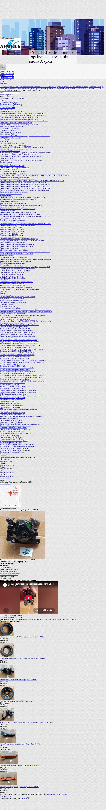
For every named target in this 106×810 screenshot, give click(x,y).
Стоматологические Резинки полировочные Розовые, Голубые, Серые (25, 184)
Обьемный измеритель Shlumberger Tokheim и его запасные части (23, 115)
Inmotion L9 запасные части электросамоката (16, 334)
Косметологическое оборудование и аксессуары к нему (19, 289)
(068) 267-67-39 (7, 73)
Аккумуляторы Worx (7, 401)
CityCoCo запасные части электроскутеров (15, 317)
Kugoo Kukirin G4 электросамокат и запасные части (18, 340)
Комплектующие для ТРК (9, 102)
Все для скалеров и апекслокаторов (12, 237)
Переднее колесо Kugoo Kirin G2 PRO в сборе (16, 701)
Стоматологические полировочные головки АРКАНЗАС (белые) (23, 182)
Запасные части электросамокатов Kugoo (14, 379)
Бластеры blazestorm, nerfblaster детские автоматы (17, 297)
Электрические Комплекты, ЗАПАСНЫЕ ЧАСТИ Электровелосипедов (25, 321)
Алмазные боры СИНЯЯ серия (11, 227)
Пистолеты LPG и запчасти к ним (12, 143)
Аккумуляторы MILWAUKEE (10, 403)
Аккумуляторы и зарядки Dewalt (11, 405)
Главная (3, 77)
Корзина (3, 75)
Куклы (2, 293)
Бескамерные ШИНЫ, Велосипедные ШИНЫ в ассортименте (22, 416)
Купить (2, 569)
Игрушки (3, 291)
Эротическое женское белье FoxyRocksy (14, 441)
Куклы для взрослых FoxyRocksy (11, 437)
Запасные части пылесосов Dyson (12, 452)
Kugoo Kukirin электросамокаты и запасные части (17, 336)
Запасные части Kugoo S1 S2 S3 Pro (12, 383)
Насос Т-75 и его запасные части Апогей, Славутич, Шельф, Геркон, (24, 121)
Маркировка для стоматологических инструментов (18, 199)
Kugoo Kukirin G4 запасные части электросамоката (18, 392)
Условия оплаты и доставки (10, 573)
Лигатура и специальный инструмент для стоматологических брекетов (25, 252)
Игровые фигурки (6, 295)
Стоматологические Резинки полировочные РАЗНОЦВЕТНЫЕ (22, 186)
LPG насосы (4, 139)
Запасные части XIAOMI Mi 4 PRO (12, 366)
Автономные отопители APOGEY (12, 166)
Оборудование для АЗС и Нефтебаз (12, 98)
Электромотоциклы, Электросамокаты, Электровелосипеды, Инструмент (26, 312)
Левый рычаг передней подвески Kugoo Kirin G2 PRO (19, 787)
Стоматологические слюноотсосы (12, 207)
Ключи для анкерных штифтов (11, 194)
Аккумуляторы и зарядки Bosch (11, 407)
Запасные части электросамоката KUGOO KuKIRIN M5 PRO (21, 349)
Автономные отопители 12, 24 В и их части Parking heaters (21, 160)
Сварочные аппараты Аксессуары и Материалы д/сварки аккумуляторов (25, 310)
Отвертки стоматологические (10, 218)
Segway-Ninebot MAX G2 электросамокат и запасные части (21, 377)
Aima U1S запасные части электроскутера (15, 319)
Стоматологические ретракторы (11, 222)
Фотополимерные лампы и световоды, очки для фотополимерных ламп (25, 259)
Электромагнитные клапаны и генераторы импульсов (19, 124)
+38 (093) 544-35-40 (7, 473)
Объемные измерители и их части (12, 111)
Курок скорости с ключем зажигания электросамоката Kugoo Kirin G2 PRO (26, 722)
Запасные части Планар (8, 169)
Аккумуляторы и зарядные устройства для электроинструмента (22, 396)
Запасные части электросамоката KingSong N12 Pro (18, 332)
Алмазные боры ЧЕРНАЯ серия (11, 235)
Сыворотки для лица (7, 306)
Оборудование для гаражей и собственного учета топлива (20, 156)
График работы (5, 484)
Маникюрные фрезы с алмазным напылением (16, 287)
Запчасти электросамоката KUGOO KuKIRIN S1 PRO (19, 353)
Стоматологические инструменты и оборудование (18, 212)
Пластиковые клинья (7, 211)
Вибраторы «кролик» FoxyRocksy (12, 431)
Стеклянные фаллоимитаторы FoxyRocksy (15, 429)
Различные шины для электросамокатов (14, 327)
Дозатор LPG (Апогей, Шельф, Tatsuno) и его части (18, 154)
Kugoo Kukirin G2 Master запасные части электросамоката (20, 338)
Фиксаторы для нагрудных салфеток (13, 203)
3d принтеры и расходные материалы (13, 302)
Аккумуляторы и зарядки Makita (11, 400)
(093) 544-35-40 (7, 78)
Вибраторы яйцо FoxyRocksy (10, 435)
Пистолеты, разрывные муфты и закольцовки (16, 123)
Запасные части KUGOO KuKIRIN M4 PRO (15, 351)
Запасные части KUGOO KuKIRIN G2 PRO (15, 347)
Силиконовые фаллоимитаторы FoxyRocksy (15, 433)
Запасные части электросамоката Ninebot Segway (17, 371)
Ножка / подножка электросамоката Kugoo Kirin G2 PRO (20, 744)
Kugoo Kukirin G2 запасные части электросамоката (18, 390)
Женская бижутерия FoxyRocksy (11, 443)
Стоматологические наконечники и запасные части (18, 244)
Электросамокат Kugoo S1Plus (10, 364)
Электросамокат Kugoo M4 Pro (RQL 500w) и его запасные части (23, 381)
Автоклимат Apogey (7, 158)
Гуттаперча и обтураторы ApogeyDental (14, 257)
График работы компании (9, 575)
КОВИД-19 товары (7, 280)
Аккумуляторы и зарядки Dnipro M (12, 398)
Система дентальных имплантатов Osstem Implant (17, 269)
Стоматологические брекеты (10, 248)
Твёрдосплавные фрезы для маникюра (13, 285)
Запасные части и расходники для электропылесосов (18, 444)
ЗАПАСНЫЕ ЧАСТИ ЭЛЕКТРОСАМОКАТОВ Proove (19, 325)
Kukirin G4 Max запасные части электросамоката (17, 355)
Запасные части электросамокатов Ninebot (15, 370)
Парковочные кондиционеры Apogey (13, 173)
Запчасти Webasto (6, 162)
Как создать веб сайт (7, 796)
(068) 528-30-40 (7, 71)
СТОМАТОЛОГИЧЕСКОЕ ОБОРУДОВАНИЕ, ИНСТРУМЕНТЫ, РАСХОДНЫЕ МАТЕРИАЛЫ (34, 175)
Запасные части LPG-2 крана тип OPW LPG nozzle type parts (21, 147)
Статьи (2, 85)
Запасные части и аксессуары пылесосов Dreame (17, 446)
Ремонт (2, 100)
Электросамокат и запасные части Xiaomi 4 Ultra (17, 368)
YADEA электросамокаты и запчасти (13, 394)
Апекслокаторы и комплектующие (12, 242)
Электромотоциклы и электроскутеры (13, 313)
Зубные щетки (5, 454)
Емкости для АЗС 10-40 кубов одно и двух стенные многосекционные (25, 136)
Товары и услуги (6, 79)
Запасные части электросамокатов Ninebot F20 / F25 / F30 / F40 (22, 375)
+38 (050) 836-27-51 (7, 469)
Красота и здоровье (7, 304)
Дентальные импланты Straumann (12, 272)
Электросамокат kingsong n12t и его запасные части (18, 330)
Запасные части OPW (7, 108)
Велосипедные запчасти (8, 411)
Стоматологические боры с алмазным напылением (18, 226)
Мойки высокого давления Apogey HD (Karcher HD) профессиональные (25, 153)
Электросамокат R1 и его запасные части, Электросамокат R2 (22, 362)
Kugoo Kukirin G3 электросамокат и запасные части (18, 343)
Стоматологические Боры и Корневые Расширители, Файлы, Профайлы (25, 224)
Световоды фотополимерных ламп (12, 263)
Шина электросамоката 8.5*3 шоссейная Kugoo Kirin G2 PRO (22, 637)
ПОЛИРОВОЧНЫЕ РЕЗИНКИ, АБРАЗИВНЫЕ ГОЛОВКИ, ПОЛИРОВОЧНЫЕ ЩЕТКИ (32, 181)
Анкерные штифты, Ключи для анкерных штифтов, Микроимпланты (24, 190)
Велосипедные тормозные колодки (12, 413)
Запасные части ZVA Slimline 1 (11, 104)
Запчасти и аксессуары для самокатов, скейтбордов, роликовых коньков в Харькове (46, 619)
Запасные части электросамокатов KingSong (15, 328)
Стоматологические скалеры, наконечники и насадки (19, 239)
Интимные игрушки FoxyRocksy (11, 422)
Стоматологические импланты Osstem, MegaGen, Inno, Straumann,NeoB (25, 267)
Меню (11, 75)
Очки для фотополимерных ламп (11, 265)
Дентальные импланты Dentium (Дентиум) (15, 270)
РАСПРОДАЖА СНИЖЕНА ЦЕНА (13, 278)
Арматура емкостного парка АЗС (11, 132)
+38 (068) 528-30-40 (7, 461)
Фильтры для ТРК (6, 110)
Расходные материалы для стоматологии (14, 177)
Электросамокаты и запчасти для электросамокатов (18, 323)
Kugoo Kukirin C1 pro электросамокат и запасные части (19, 342)
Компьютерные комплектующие (11, 300)
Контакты (3, 83)
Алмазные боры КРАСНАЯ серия (12, 229)
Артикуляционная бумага (9, 201)
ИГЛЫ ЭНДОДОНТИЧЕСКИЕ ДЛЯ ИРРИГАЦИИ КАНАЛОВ (22, 197)
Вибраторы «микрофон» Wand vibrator (13, 428)
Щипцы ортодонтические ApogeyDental (14, 250)
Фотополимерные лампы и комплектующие (15, 261)
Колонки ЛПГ (5, 141)
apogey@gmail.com (6, 476)
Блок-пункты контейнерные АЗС (11, 126)
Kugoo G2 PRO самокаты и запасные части (15, 386)
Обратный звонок (12, 569)
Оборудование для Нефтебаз (10, 128)
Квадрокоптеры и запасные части (12, 298)
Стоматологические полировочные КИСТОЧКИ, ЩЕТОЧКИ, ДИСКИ (25, 188)
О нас (2, 81)
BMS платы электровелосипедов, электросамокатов (18, 409)
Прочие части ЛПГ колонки (10, 151)
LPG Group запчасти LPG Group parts (13, 145)
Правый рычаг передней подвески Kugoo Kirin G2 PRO (19, 765)
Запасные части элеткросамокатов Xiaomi (15, 358)
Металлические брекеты (8, 255)
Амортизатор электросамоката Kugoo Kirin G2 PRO (18, 680)
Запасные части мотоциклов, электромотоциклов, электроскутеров (24, 315)
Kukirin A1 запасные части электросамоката (15, 356)
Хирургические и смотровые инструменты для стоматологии (21, 214)
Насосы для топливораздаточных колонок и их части (19, 119)
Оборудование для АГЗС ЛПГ (10, 138)
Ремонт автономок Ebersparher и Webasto (14, 168)
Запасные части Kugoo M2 (9, 385)
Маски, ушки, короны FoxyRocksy (12, 439)
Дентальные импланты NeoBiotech (12, 276)
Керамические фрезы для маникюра (12, 284)
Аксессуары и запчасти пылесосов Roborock (15, 448)
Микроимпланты (6, 196)
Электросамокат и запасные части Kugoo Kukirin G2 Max (20, 345)
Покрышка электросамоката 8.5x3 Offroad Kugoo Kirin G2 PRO (22, 658)
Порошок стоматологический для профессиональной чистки (21, 205)
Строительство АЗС (7, 134)
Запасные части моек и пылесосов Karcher (15, 450)
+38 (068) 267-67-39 (7, 465)
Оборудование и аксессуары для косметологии (16, 282)
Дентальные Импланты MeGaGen (12, 274)
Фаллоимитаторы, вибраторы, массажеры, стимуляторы (20, 424)
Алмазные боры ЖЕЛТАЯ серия (11, 233)
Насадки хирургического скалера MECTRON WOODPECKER (22, 240)
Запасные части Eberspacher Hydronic (13, 171)
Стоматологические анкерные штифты (14, 192)
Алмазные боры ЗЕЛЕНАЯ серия (12, 231)
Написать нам (5, 478)
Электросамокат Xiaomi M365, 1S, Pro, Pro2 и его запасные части (23, 360)
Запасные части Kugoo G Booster (11, 388)
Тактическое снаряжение (9, 418)
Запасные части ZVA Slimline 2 (11, 106)
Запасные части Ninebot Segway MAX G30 (15, 373)
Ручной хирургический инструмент (12, 220)
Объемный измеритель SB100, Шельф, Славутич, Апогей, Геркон (23, 113)
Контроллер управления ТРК (10, 130)
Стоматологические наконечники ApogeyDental (17, 246)
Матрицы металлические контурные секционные (17, 209)
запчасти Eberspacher (7, 164)
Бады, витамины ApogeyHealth (11, 420)
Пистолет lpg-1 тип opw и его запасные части (16, 149)
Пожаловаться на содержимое (56, 794)
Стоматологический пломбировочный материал (17, 179)
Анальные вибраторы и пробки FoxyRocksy (15, 426)
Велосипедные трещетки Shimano (12, 414)
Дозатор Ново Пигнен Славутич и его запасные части (19, 117)
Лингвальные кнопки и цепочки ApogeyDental (16, 254)
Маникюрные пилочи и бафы (10, 308)
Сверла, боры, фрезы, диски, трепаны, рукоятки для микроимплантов (24, 216)
